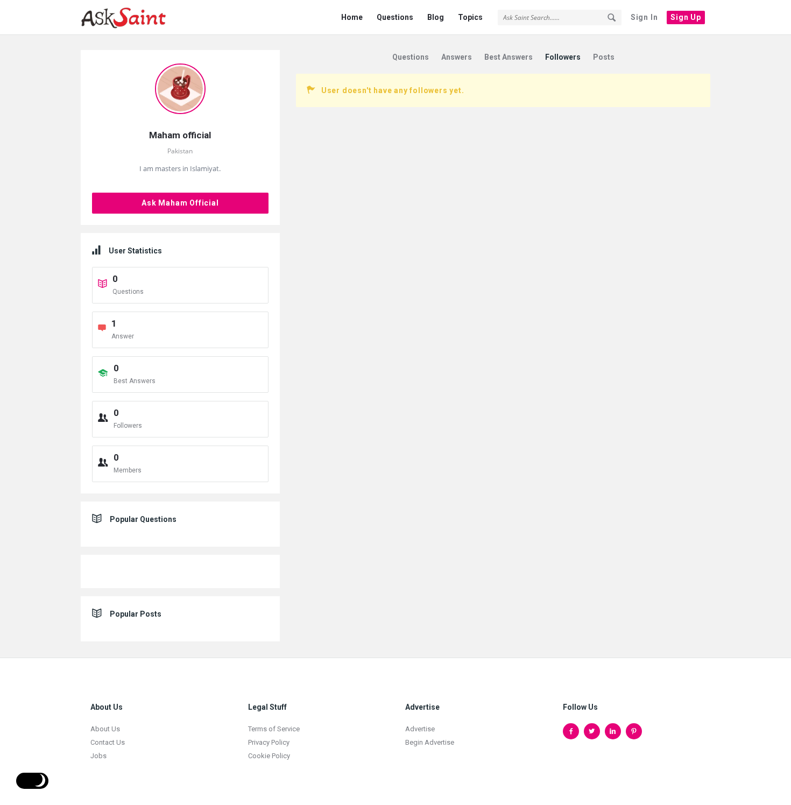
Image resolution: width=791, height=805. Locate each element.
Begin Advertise (429, 742)
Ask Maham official (180, 203)
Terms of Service (274, 729)
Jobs (98, 756)
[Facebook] (571, 731)
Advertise (420, 729)
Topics (470, 17)
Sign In (644, 17)
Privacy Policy (268, 742)
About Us (105, 729)
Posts (604, 57)
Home (352, 17)
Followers (563, 57)
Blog (435, 17)
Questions (395, 17)
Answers (456, 57)
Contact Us (107, 742)
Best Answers (508, 57)
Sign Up (685, 17)
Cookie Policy (269, 756)
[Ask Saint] (135, 17)
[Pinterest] (634, 731)
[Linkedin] (613, 731)
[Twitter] (592, 731)
